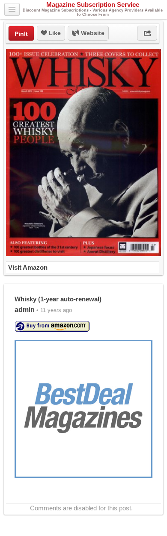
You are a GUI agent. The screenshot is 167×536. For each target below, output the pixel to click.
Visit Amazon (28, 267)
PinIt (21, 33)
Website (91, 32)
